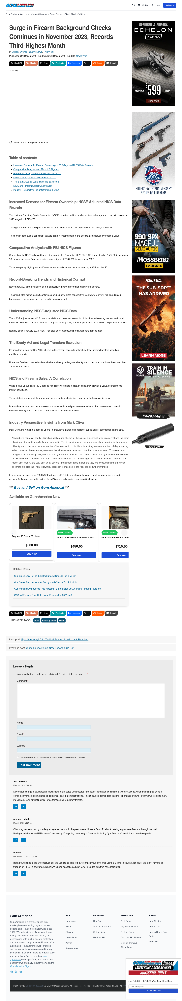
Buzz (36, 620)
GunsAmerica (21, 916)
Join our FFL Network (132, 937)
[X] (16, 971)
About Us (153, 941)
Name (20, 723)
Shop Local (24, 14)
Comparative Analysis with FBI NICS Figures (36, 169)
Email (20, 734)
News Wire (81, 56)
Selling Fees (127, 932)
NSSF (62, 620)
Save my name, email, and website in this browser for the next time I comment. (53, 757)
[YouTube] (20, 971)
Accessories (72, 948)
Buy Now (32, 554)
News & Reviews (39, 14)
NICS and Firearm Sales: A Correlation (32, 186)
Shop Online (11, 14)
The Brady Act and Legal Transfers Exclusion (36, 182)
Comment (22, 681)
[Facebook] (11, 971)
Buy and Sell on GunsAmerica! (39, 487)
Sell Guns (169, 5)
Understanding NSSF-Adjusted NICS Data (34, 177)
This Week (48, 52)
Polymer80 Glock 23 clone (26, 536)
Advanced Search (102, 926)
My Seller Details (129, 926)
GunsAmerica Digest (20, 966)
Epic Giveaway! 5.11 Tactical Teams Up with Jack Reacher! (54, 639)
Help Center (155, 921)
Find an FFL (99, 937)
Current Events (19, 52)
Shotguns (70, 932)
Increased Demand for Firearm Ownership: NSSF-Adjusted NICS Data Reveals (53, 165)
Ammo (69, 943)
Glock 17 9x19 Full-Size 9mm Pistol (75, 537)
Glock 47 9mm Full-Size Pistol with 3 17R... (121, 537)
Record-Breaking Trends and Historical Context (37, 173)
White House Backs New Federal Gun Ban (50, 648)
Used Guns (71, 937)
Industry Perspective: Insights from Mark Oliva (36, 190)
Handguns (71, 921)
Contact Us (154, 926)
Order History (100, 932)
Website (21, 746)
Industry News (35, 52)
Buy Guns (98, 921)
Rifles (68, 926)
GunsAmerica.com (34, 986)
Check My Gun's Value (75, 14)
